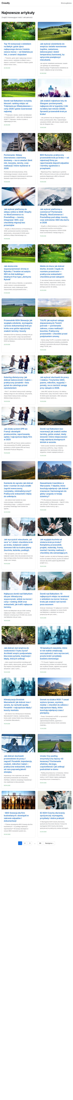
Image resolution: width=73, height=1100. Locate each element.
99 (40, 843)
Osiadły (6, 3)
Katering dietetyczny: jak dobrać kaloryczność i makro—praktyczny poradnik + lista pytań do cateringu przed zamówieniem (18, 382)
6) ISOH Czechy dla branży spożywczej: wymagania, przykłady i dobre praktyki (52, 815)
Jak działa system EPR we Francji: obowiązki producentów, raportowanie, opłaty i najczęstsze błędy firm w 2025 (18, 434)
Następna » (49, 843)
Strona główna (66, 3)
